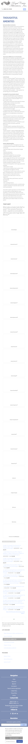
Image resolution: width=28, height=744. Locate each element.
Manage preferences (10, 741)
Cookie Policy (8, 735)
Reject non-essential (14, 738)
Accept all (20, 741)
